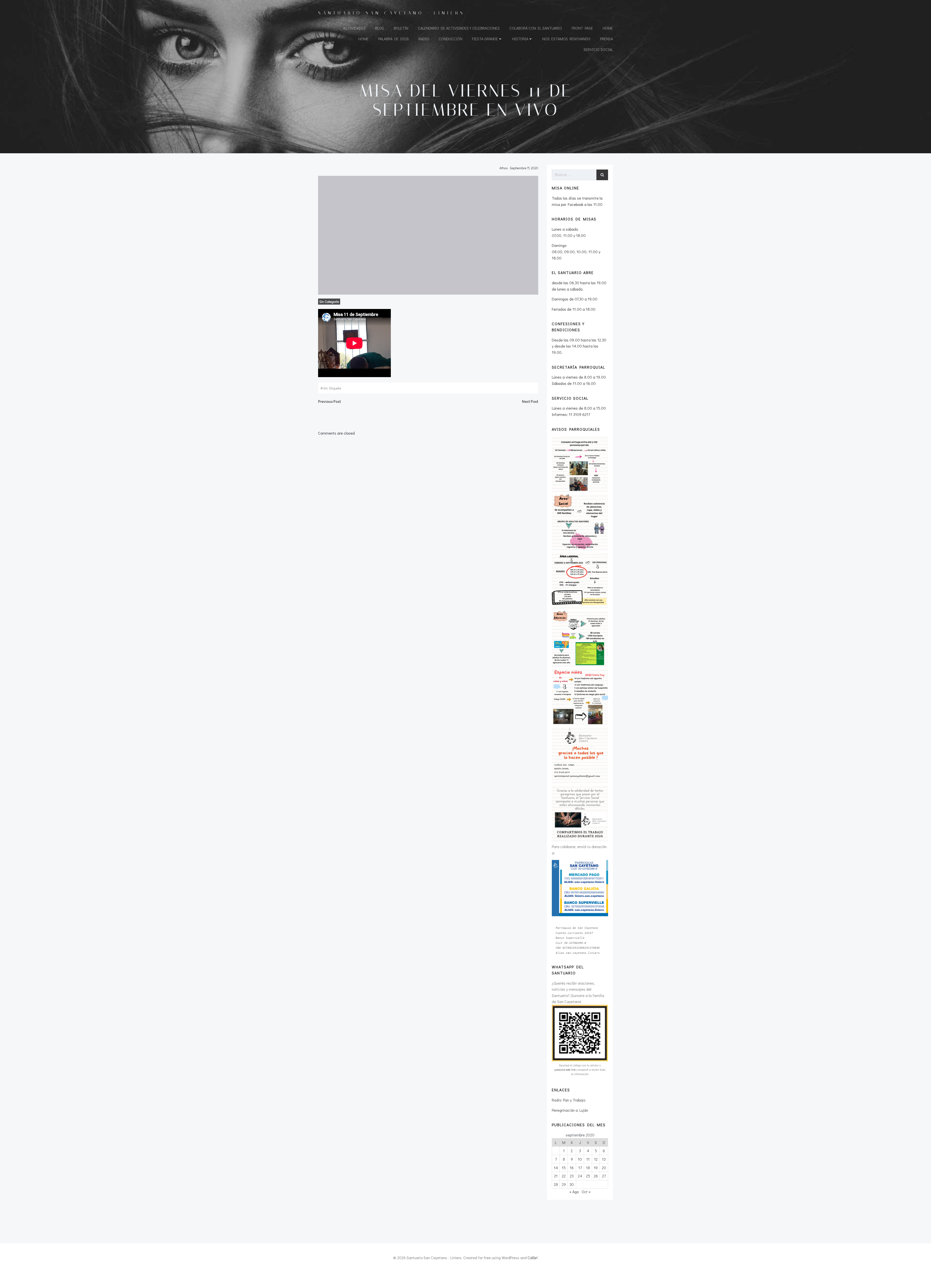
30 (572, 1184)
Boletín (401, 28)
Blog (379, 28)
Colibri (533, 1257)
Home (608, 28)
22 (564, 1175)
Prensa (606, 38)
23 (572, 1175)
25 (588, 1175)
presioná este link (565, 1069)
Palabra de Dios (393, 38)
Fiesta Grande (485, 38)
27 (604, 1175)
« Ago (574, 1191)
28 (556, 1184)
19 (596, 1167)
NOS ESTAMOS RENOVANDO (566, 38)
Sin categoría (329, 301)
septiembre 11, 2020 (524, 168)
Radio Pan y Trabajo (568, 1099)
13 (604, 1159)
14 (556, 1167)
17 (580, 1167)
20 (604, 1167)
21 (556, 1175)
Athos (503, 168)
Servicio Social (598, 49)
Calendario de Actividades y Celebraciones (459, 28)
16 (572, 1167)
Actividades (354, 28)
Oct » (586, 1191)
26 (596, 1175)
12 (596, 1159)
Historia (520, 38)
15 (564, 1167)
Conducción (450, 38)
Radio (423, 38)
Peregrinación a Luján (570, 1110)
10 (580, 1159)
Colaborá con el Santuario (535, 28)
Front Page (582, 28)
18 (588, 1167)
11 (588, 1159)
